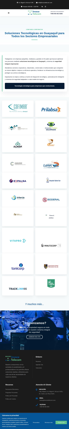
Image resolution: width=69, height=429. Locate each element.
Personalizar (36, 422)
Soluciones (39, 368)
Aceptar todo (61, 422)
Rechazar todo (49, 422)
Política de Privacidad (11, 395)
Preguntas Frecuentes (11, 392)
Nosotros (38, 361)
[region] (34, 421)
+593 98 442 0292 (44, 407)
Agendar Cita (39, 364)
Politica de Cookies (10, 399)
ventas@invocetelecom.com (47, 400)
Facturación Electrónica (11, 389)
